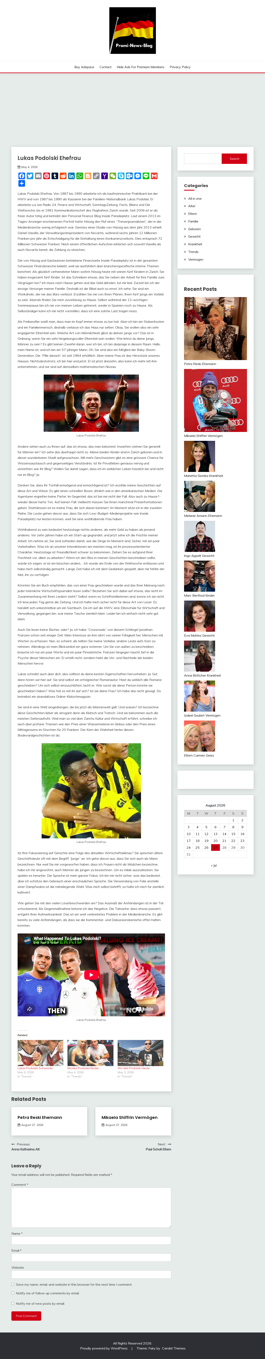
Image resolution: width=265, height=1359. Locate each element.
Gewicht (194, 236)
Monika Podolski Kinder (83, 1068)
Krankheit (195, 244)
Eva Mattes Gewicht (199, 635)
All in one (195, 198)
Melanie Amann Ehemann (203, 516)
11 (197, 834)
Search (234, 159)
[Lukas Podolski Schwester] (40, 1053)
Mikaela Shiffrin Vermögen (130, 1117)
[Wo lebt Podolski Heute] (140, 1053)
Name (17, 1233)
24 (189, 847)
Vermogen (195, 259)
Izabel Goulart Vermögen (202, 715)
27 (215, 847)
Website (17, 1267)
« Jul (214, 865)
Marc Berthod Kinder (199, 595)
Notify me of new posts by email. (40, 1303)
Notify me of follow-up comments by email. (48, 1293)
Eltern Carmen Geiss (199, 755)
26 (206, 847)
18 (197, 841)
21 (224, 841)
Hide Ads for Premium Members (140, 67)
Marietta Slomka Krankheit (203, 476)
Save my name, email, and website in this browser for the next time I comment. (74, 1284)
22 (233, 841)
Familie (193, 221)
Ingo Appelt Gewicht (199, 556)
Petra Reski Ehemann (40, 1117)
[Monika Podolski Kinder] (90, 1053)
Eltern (192, 214)
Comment (19, 1184)
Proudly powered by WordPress (104, 1348)
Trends (193, 252)
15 (233, 834)
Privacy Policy (180, 67)
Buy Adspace (84, 67)
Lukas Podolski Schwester (35, 1068)
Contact (106, 67)
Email (16, 1250)
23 (242, 841)
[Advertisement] (132, 104)
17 (189, 841)
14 (224, 834)
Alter (191, 206)
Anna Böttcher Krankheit (202, 675)
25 (197, 847)
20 (215, 841)
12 (206, 834)
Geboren (194, 229)
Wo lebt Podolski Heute (134, 1068)
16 (242, 834)
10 (189, 834)
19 (206, 841)
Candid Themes (174, 1348)
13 (215, 834)
